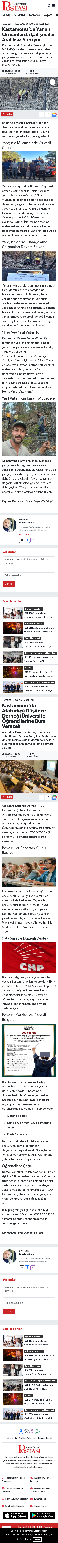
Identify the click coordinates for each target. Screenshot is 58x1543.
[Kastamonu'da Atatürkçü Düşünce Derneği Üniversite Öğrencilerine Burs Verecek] (29, 776)
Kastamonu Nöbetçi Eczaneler (13, 1479)
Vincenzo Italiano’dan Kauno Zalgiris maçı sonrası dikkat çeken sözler (38, 644)
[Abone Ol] (54, 114)
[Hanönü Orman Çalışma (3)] (29, 265)
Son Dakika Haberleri (15, 1506)
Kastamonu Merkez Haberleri (39, 682)
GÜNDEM (19, 15)
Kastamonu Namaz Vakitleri (13, 1490)
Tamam (37, 1539)
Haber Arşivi (11, 1438)
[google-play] (42, 1516)
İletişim (49, 1438)
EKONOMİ (34, 15)
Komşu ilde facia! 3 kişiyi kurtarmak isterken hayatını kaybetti (38, 674)
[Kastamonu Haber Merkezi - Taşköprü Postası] (14, 6)
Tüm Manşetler (41, 1499)
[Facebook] (27, 540)
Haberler (6, 24)
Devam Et (23, 535)
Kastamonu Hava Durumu (40, 1479)
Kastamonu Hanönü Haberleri (32, 24)
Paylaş (9, 114)
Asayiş (28, 668)
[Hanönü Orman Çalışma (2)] (29, 166)
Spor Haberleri (32, 638)
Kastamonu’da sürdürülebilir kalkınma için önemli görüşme (38, 689)
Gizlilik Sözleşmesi (27, 1438)
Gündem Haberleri (34, 624)
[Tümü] (54, 601)
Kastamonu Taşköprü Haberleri (40, 653)
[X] (26, 1431)
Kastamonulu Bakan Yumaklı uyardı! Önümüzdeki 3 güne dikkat (39, 630)
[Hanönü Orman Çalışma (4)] (29, 429)
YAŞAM (48, 15)
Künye (41, 1438)
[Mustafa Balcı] (10, 525)
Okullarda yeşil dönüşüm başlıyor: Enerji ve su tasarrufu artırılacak (39, 615)
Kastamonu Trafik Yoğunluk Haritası (40, 1490)
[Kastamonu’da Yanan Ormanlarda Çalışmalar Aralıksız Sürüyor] (29, 94)
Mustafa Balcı (26, 522)
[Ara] (49, 6)
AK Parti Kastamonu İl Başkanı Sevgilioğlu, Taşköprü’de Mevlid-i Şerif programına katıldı (39, 659)
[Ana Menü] (53, 6)
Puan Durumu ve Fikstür (16, 1499)
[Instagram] (32, 540)
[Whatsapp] (37, 1431)
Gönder (9, 584)
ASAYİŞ (6, 15)
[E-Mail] (21, 540)
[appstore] (16, 1516)
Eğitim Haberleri (33, 609)
